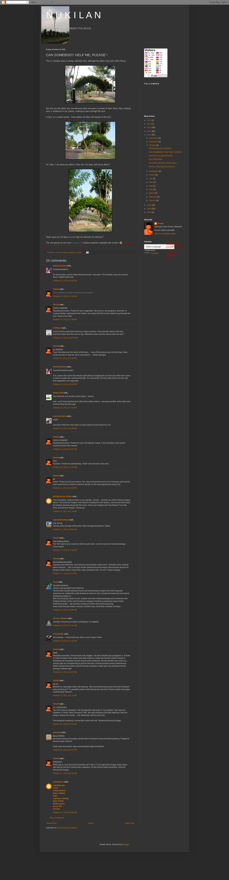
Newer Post (52, 823)
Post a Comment (57, 818)
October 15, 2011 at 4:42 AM (65, 281)
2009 (149, 209)
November (153, 142)
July (151, 179)
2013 (149, 127)
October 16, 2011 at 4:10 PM (65, 467)
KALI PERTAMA (155, 159)
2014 (149, 124)
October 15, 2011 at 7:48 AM (65, 319)
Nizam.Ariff (58, 393)
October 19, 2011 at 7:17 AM (65, 625)
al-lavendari (58, 634)
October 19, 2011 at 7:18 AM (65, 641)
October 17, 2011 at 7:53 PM (65, 550)
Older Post (129, 823)
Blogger (126, 844)
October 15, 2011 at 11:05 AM (65, 338)
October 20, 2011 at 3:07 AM (65, 672)
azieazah (57, 732)
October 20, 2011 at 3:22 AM (65, 724)
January (152, 200)
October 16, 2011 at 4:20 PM (65, 488)
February (153, 197)
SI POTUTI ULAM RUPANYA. (161, 156)
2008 (149, 212)
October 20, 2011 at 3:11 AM (65, 695)
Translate (154, 253)
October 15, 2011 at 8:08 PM (65, 428)
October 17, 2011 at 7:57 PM (65, 573)
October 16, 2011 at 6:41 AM (65, 449)
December (153, 138)
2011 (149, 135)
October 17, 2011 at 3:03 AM (65, 529)
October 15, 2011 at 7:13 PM (65, 408)
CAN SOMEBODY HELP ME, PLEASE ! (165, 152)
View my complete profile (165, 234)
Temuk (56, 289)
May (151, 186)
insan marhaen (59, 416)
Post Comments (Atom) (67, 828)
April (151, 189)
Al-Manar (57, 328)
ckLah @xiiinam (60, 618)
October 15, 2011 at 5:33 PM (65, 384)
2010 (149, 205)
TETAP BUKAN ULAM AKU (160, 148)
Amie (55, 582)
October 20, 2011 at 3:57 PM (65, 750)
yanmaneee (58, 782)
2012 (149, 131)
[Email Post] (87, 252)
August (152, 175)
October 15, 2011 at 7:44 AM (65, 296)
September (154, 171)
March (152, 193)
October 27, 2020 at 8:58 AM (65, 812)
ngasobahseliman (61, 520)
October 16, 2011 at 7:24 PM (65, 511)
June (151, 182)
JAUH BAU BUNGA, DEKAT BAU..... (164, 163)
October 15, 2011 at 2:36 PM (65, 358)
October (152, 145)
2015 (149, 120)
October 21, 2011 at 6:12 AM (65, 773)
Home (90, 823)
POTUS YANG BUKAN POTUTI (162, 167)
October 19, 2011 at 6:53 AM (65, 610)
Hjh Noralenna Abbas (62, 496)
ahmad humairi (59, 266)
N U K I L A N (73, 15)
